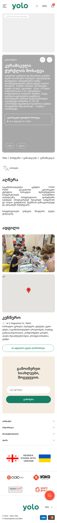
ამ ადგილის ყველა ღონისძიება (28, 348)
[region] (28, 261)
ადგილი (22, 146)
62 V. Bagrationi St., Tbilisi (18, 323)
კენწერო (11, 317)
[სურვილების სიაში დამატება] (49, 59)
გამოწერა (28, 399)
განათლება (11, 60)
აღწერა (10, 146)
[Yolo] (20, 6)
